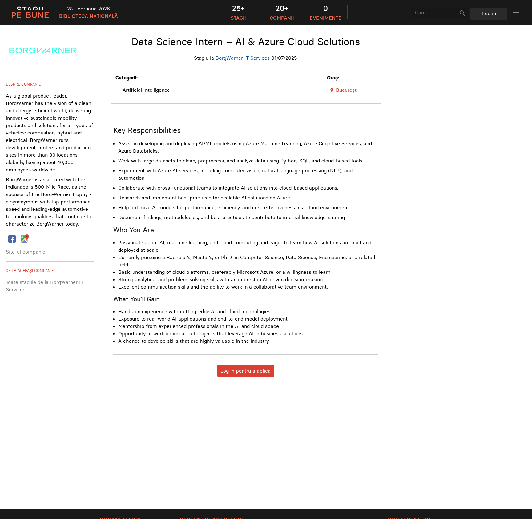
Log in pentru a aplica (245, 371)
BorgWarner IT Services (243, 58)
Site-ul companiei (26, 252)
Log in (489, 13)
